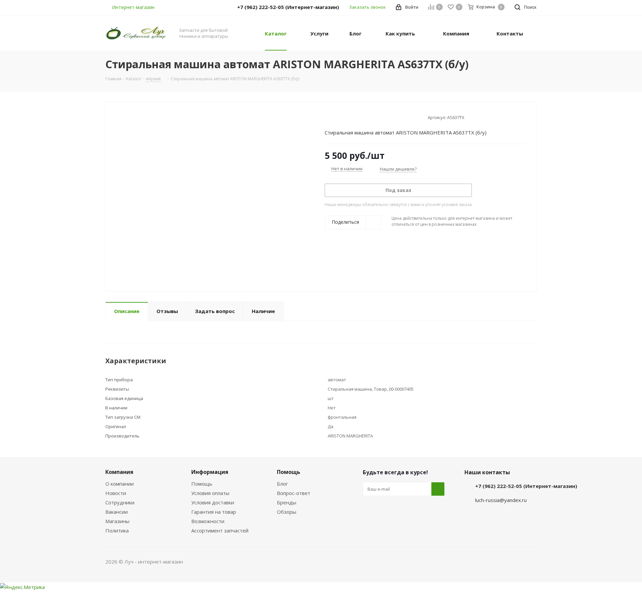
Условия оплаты (210, 493)
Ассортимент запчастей (219, 530)
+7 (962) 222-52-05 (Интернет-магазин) (526, 486)
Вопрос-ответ (293, 493)
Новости (115, 493)
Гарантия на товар (213, 511)
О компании (119, 483)
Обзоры (286, 511)
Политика (117, 530)
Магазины (117, 521)
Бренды (286, 502)
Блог (282, 483)
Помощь (201, 483)
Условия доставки (212, 502)
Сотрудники (119, 502)
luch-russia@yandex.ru (501, 500)
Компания (119, 472)
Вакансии (116, 511)
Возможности (207, 521)
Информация (209, 472)
